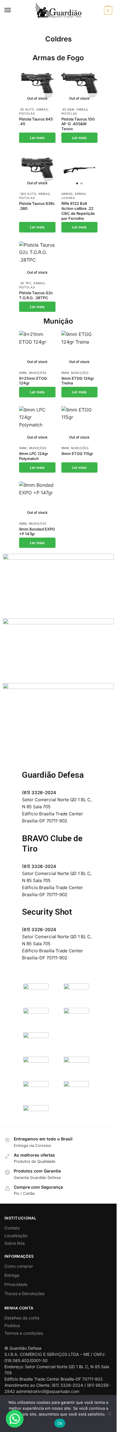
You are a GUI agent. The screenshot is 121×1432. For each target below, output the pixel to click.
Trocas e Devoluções (24, 1293)
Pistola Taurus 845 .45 (36, 121)
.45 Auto (26, 109)
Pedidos (12, 1325)
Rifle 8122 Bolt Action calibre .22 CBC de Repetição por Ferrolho (78, 211)
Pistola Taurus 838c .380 (37, 206)
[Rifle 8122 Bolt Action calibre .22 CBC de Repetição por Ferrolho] (79, 170)
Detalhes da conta (21, 1317)
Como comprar (18, 1266)
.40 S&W (67, 109)
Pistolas (27, 113)
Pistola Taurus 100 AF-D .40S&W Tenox (78, 124)
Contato (12, 1227)
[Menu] (13, 10)
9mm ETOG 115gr (77, 453)
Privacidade (15, 1284)
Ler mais (37, 137)
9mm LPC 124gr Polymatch (33, 456)
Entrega (11, 1275)
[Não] (109, 1413)
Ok (60, 1423)
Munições (38, 372)
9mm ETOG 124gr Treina (77, 381)
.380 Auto (27, 193)
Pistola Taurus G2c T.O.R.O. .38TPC (36, 295)
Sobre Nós (14, 1243)
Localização (15, 1235)
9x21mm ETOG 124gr (33, 381)
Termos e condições (23, 1333)
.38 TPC (25, 283)
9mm (23, 372)
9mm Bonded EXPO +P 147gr (37, 531)
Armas (42, 109)
